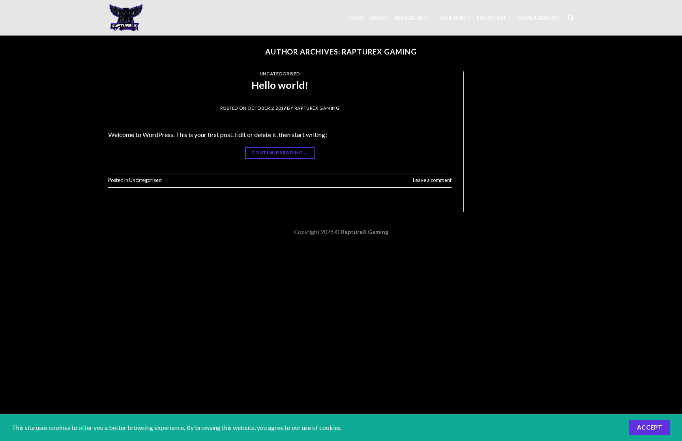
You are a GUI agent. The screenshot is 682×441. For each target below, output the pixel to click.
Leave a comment (432, 180)
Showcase (491, 18)
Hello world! (279, 85)
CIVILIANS (452, 18)
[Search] (571, 17)
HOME (356, 18)
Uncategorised (280, 73)
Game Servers (537, 18)
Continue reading (279, 153)
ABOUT (379, 18)
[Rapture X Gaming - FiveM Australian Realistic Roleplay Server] (147, 18)
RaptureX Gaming (379, 51)
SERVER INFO (412, 18)
